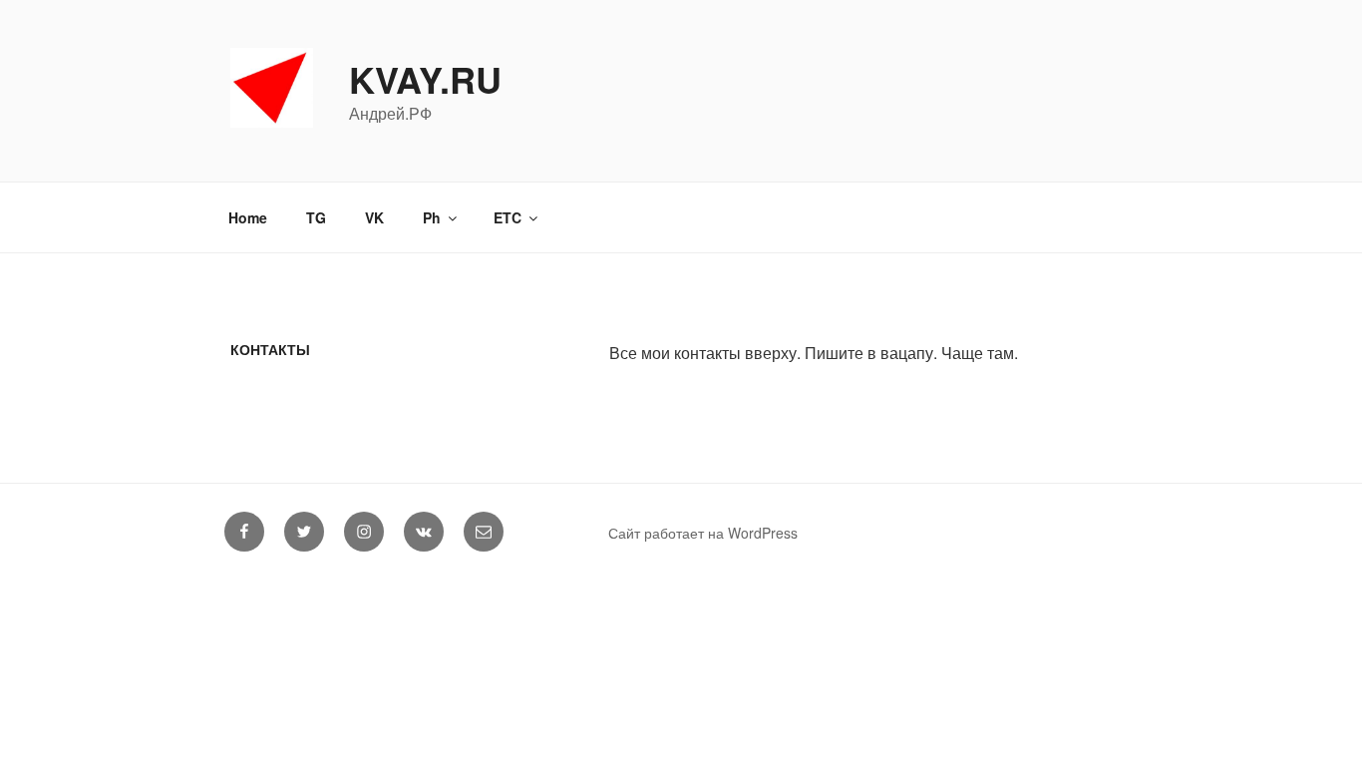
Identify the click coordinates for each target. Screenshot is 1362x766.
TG (316, 217)
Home (247, 217)
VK (374, 217)
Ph (432, 217)
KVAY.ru (425, 79)
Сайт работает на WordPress (703, 533)
